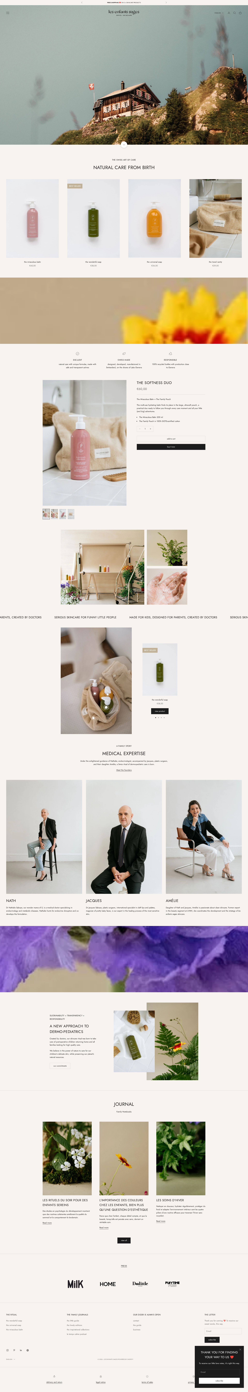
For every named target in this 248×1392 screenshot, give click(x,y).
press (124, 1265)
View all (124, 1240)
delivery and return (54, 1382)
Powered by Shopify (125, 1359)
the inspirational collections (78, 1329)
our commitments (60, 1066)
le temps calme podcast (77, 1334)
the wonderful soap (93, 262)
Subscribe (212, 1339)
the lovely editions (74, 1325)
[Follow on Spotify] (27, 1350)
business (136, 1329)
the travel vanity (215, 262)
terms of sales (147, 1382)
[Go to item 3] (62, 514)
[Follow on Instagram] (7, 1350)
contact (136, 1320)
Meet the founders (124, 770)
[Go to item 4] (71, 514)
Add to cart (171, 438)
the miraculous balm (32, 262)
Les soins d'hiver (170, 1200)
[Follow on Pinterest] (14, 1350)
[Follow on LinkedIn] (21, 1350)
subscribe (219, 1380)
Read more (47, 1222)
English (218, 13)
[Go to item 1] (46, 514)
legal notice (101, 1382)
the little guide (73, 1320)
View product (160, 711)
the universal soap (154, 262)
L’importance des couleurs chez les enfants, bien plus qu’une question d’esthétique (123, 1205)
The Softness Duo (154, 382)
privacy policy (194, 1382)
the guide (137, 1325)
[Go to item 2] (54, 514)
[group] (124, 75)
